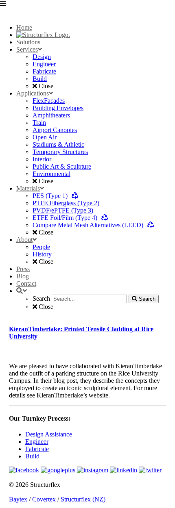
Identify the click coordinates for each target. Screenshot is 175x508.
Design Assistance (48, 434)
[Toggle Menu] (87, 8)
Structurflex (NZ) (83, 499)
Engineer (36, 441)
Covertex (44, 499)
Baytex (18, 499)
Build (32, 456)
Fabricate (37, 448)
